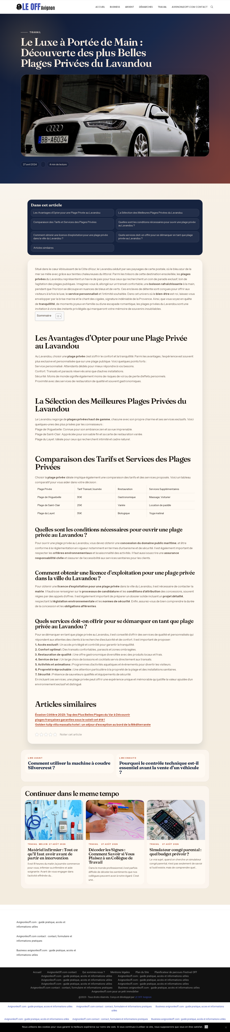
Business (115, 7)
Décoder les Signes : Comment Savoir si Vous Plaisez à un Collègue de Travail (112, 856)
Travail (162, 7)
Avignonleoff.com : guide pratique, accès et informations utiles (76, 976)
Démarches (146, 7)
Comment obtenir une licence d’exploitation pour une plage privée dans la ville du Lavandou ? (70, 236)
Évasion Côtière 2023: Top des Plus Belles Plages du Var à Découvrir (82, 714)
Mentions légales (120, 972)
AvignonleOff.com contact (190, 7)
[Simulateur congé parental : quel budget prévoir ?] (176, 820)
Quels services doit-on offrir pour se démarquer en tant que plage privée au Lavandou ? (155, 236)
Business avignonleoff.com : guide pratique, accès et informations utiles (159, 987)
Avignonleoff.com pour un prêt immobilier (115, 991)
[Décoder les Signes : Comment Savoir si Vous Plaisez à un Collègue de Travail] (115, 820)
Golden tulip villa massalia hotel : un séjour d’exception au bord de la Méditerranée (93, 724)
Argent (129, 7)
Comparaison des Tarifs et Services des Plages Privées (64, 222)
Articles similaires (43, 247)
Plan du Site (142, 972)
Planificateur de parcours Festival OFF (176, 972)
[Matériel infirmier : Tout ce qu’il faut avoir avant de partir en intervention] (54, 820)
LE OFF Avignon (143, 997)
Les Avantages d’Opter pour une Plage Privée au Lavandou (66, 212)
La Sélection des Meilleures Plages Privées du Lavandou (150, 212)
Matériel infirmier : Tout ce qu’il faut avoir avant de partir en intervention (53, 854)
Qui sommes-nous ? (93, 972)
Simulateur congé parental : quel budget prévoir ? (175, 851)
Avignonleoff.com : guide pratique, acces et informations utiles (40, 1006)
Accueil (100, 7)
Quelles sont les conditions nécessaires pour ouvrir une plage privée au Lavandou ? (157, 223)
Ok (206, 1027)
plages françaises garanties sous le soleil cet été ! (70, 719)
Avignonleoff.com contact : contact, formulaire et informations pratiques (71, 987)
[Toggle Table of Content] (57, 316)
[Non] (225, 1027)
